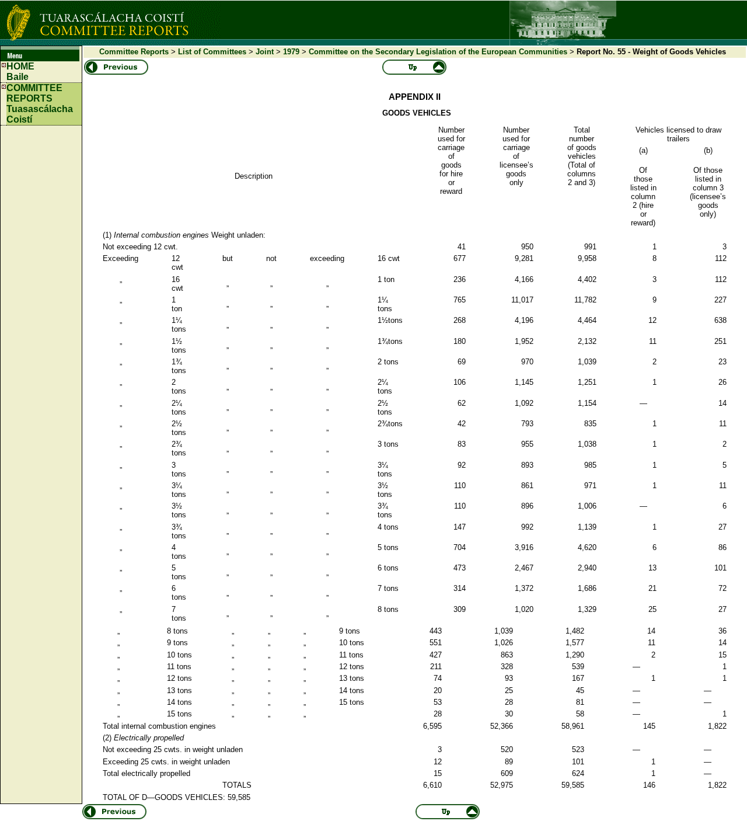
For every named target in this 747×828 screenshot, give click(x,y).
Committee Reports (134, 51)
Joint (265, 51)
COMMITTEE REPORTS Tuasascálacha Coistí (39, 103)
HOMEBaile (20, 71)
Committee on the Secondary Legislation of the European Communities (438, 51)
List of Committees (212, 51)
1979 (291, 51)
